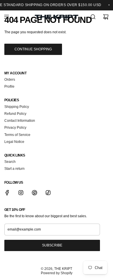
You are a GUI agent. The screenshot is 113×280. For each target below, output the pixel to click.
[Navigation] (6, 16)
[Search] (93, 16)
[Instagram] (20, 192)
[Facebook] (7, 192)
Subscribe (52, 245)
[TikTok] (48, 192)
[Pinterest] (34, 192)
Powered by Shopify (56, 273)
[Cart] (105, 16)
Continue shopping (33, 49)
